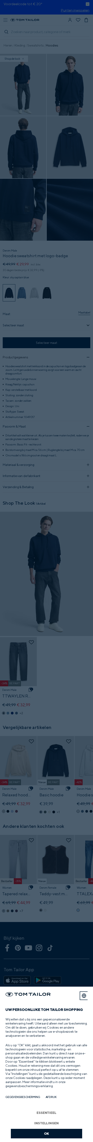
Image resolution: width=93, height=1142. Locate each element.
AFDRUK (51, 1097)
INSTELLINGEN (46, 1123)
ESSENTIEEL (46, 1113)
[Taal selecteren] (84, 995)
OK (46, 1133)
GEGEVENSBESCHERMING (22, 1097)
